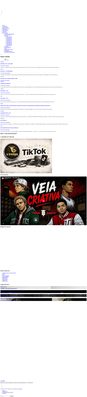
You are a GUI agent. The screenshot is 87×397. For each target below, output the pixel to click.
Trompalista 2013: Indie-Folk (5, 83)
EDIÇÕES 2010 (9, 41)
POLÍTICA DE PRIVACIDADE (7, 392)
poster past (2, 76)
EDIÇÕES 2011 (9, 40)
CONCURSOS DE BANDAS (9, 34)
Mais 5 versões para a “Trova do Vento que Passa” (9, 300)
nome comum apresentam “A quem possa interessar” (9, 127)
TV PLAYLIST (4, 26)
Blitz (3, 274)
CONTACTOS (4, 391)
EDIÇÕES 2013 (9, 38)
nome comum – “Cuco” (4, 90)
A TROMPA (14, 4)
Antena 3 (3, 273)
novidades (2, 88)
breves (1, 125)
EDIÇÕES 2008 (9, 43)
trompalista (2, 81)
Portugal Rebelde (5, 277)
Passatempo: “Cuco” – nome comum (6, 63)
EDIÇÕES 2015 (9, 45)
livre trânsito (2, 118)
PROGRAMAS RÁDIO (8, 51)
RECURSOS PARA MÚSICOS (9, 52)
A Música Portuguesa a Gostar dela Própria (9, 272)
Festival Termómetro (5, 276)
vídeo (1, 96)
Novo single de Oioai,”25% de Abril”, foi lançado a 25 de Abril (11, 292)
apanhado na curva (3, 286)
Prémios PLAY (4, 278)
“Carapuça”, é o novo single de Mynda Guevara (8, 288)
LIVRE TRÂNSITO (7, 47)
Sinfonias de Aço (5, 281)
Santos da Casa (4, 280)
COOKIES (4, 393)
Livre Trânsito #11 (3, 120)
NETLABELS (6, 50)
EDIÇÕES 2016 (9, 44)
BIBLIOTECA (4, 29)
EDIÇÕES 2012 (9, 39)
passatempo (2, 61)
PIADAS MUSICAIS (6, 28)
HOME (3, 25)
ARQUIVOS (4, 32)
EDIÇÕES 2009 (9, 42)
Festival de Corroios (5, 275)
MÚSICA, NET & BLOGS (8, 49)
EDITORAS (6, 46)
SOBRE (3, 390)
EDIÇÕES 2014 (9, 37)
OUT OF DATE (5, 33)
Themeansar (20, 388)
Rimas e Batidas (5, 279)
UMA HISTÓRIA (5, 30)
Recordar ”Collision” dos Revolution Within (8, 296)
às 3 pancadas (2, 290)
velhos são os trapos (3, 294)
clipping (1, 103)
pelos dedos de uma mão (4, 298)
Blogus (16, 388)
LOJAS (5, 48)
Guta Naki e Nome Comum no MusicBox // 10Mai (8, 78)
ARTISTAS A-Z (5, 27)
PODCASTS (4, 31)
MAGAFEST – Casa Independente (6, 71)
